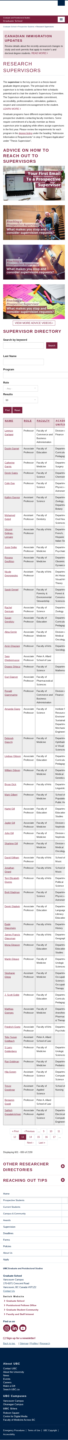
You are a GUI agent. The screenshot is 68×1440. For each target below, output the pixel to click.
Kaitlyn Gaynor (12, 497)
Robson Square (11, 1412)
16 (47, 1137)
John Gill (9, 833)
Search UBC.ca (11, 1389)
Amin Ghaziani (12, 646)
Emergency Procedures (14, 1430)
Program (8, 369)
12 (15, 1137)
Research (45, 1343)
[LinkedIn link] (14, 1328)
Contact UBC (10, 1368)
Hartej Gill (10, 808)
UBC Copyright (50, 1430)
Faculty (43, 420)
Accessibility (9, 1434)
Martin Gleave (12, 959)
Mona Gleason (12, 945)
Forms (6, 1239)
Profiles (34, 1343)
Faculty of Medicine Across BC (19, 1419)
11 (60, 1131)
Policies (7, 1246)
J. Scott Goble (12, 994)
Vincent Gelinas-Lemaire (9, 533)
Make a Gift (9, 1386)
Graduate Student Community (22, 1309)
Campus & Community (14, 1213)
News (6, 1375)
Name (9, 420)
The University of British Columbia (24, 6)
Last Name (9, 356)
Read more (39, 53)
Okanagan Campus (13, 1404)
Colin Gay (10, 483)
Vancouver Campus (13, 1400)
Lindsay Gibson (13, 756)
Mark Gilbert (11, 794)
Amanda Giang (12, 709)
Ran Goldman (12, 1061)
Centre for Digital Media (15, 1416)
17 (55, 1137)
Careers (7, 1382)
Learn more (11, 108)
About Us (7, 1253)
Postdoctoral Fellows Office (21, 1305)
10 (52, 1131)
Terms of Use (34, 1430)
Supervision (9, 1226)
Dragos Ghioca (12, 666)
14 (31, 1137)
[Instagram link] (6, 1328)
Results (8, 394)
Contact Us (9, 1291)
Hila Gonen (10, 1071)
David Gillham (12, 857)
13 (23, 1137)
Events (6, 1379)
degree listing (25, 133)
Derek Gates (11, 473)
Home (6, 1193)
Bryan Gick (10, 784)
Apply (6, 1259)
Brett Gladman (12, 892)
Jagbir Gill (10, 822)
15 (39, 1137)
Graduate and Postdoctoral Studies (34, 1269)
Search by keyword (15, 339)
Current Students (11, 1207)
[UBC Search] (61, 3)
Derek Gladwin (12, 906)
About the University (13, 1372)
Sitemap (24, 1343)
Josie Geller (11, 547)
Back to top (9, 1343)
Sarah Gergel (11, 589)
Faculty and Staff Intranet (20, 1314)
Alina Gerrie (11, 632)
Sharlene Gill (11, 843)
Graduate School (9, 27)
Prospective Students (26, 27)
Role (6, 382)
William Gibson (12, 770)
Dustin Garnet (12, 448)
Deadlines (8, 1233)
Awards (7, 1220)
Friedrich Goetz (13, 1026)
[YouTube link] (22, 1328)
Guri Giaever (11, 677)
